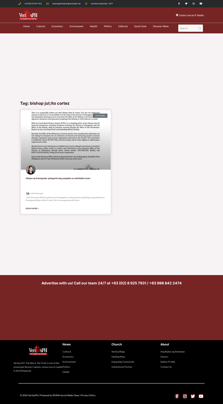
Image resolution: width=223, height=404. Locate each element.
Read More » (32, 208)
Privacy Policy (88, 395)
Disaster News (161, 26)
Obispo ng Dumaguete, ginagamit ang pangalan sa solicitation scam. (58, 178)
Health (93, 26)
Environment (76, 26)
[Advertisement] (111, 74)
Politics (108, 26)
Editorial (123, 26)
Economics (57, 26)
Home (26, 26)
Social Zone (140, 26)
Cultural (40, 26)
